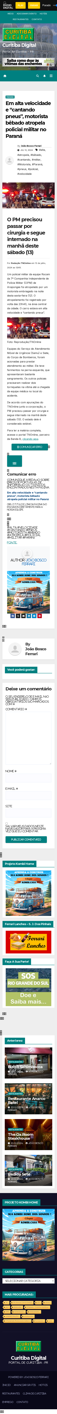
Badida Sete (19, 1174)
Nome (11, 771)
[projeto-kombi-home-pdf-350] (28, 592)
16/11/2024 (17, 1179)
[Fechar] (14, 461)
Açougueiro (39, 1321)
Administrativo (34, 1312)
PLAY (20, 5)
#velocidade (24, 173)
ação (50, 1321)
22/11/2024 (17, 1107)
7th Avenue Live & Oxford (22, 1302)
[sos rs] (28, 987)
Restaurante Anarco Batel (26, 1100)
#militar (36, 159)
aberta (47, 1302)
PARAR (34, 5)
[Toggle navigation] (51, 76)
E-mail (12, 788)
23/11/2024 (17, 1071)
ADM (7, 1312)
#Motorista (23, 164)
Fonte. (12, 542)
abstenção (17, 1307)
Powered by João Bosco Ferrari (28, 1377)
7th (6, 1302)
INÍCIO (11, 13)
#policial (33, 169)
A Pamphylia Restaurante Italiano (17, 1321)
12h (38, 1302)
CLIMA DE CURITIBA (34, 1393)
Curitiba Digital (19, 45)
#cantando (23, 159)
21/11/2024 (17, 1143)
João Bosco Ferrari (31, 145)
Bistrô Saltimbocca (25, 1066)
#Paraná (37, 164)
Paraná (10, 97)
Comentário (16, 709)
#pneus (21, 169)
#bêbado (36, 154)
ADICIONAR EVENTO (27, 13)
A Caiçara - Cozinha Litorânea (37, 1307)
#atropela (23, 154)
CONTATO (37, 19)
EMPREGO (7, 1402)
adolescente (28, 1316)
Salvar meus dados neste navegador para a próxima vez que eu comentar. (26, 828)
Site (9, 806)
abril (6, 1307)
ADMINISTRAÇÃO (12, 1316)
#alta (42, 149)
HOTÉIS (43, 13)
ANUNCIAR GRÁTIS (25, 1385)
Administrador (19, 1312)
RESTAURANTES (20, 19)
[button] (37, 75)
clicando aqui (30, 439)
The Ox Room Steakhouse (20, 1136)
